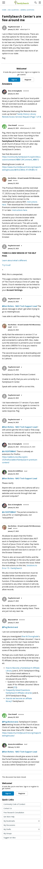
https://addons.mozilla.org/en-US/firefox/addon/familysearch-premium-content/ (20, 460)
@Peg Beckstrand (10, 627)
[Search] (35, 2)
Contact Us (8, 808)
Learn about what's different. (14, 260)
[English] (21, 2)
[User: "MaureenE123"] (4, 621)
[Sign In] (40, 2)
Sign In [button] (14, 80)
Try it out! (6, 265)
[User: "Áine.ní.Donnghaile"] (4, 92)
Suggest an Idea (9, 838)
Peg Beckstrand (14, 27)
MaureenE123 (13, 620)
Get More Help (9, 817)
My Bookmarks (21, 821)
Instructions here (19, 210)
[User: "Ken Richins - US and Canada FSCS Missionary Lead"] (4, 179)
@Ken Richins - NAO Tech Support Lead (19, 306)
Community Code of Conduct (14, 804)
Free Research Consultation (14, 812)
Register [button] (28, 80)
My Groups (8, 833)
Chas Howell (12, 125)
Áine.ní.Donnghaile (15, 91)
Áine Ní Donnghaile (30, 636)
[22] (15, 687)
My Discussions (9, 825)
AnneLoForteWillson (15, 471)
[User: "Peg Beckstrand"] (4, 28)
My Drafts (21, 829)
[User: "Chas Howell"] (4, 126)
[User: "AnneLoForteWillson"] (4, 472)
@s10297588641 (9, 451)
